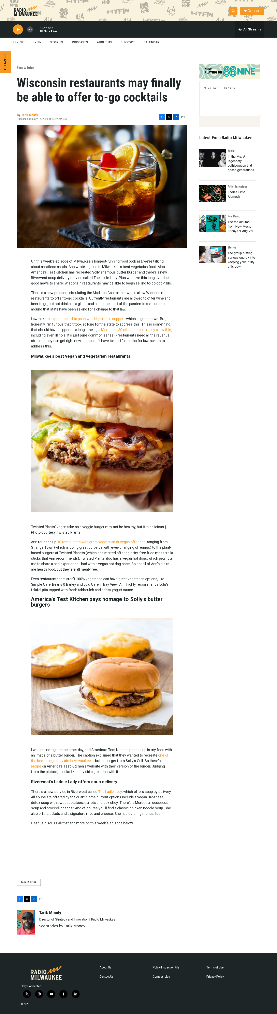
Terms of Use (215, 967)
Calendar (151, 42)
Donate (254, 11)
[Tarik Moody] (26, 922)
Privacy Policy (215, 976)
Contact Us (107, 976)
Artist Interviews (237, 186)
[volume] (30, 29)
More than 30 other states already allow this (136, 330)
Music (231, 151)
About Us (105, 967)
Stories (232, 247)
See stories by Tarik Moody (62, 925)
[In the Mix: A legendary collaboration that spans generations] (212, 158)
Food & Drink (25, 68)
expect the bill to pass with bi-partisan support (87, 319)
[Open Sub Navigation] (26, 42)
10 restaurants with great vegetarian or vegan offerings (101, 542)
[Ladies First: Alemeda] (212, 193)
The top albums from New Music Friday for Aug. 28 (240, 226)
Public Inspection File (166, 967)
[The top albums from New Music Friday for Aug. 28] (212, 223)
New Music (234, 216)
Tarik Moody (29, 115)
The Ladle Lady (110, 791)
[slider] (36, 29)
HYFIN (37, 42)
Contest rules (161, 976)
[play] (18, 29)
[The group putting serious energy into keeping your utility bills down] (212, 254)
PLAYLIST (5, 62)
